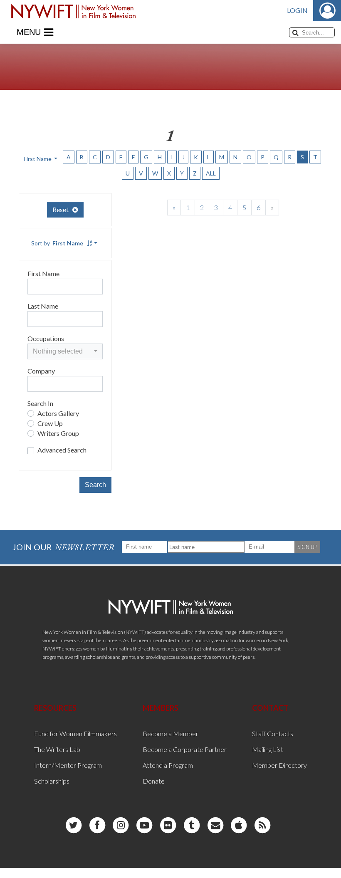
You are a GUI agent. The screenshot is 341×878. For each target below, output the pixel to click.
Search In (40, 403)
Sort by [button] (57, 243)
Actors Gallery (58, 413)
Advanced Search (61, 450)
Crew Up (50, 423)
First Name (43, 273)
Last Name (42, 306)
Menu (29, 32)
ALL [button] (211, 173)
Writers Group (58, 433)
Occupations (45, 338)
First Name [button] (38, 158)
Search (95, 484)
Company (41, 371)
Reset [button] (62, 209)
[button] (65, 351)
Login (297, 10)
